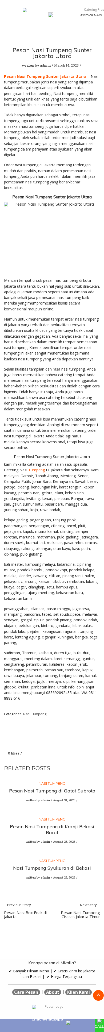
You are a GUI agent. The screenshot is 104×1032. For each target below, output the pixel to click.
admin (45, 65)
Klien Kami (78, 992)
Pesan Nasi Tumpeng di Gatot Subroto (52, 791)
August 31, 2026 (64, 800)
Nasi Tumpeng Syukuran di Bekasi (52, 868)
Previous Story (25, 911)
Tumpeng (36, 469)
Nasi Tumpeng (34, 713)
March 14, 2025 (66, 65)
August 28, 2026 (64, 842)
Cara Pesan (26, 992)
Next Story (80, 911)
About (52, 992)
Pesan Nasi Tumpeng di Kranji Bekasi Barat (52, 829)
